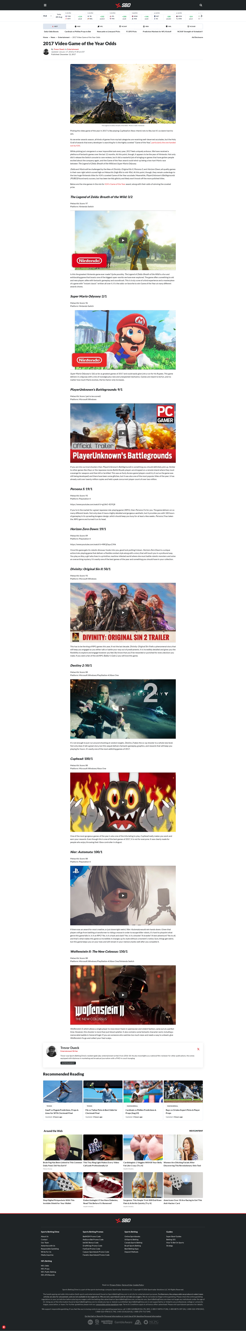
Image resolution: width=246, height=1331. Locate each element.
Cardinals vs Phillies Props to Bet (78, 31)
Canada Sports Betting (133, 1242)
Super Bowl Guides (173, 1236)
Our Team (45, 1242)
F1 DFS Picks (131, 31)
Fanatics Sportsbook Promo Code (96, 1255)
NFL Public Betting (48, 1272)
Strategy (169, 1246)
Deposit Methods (131, 1252)
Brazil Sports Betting (133, 1246)
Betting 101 (171, 1239)
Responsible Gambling (50, 1249)
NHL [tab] (169, 26)
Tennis (49, 1106)
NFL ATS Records (48, 1275)
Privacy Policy (115, 1285)
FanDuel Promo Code (91, 1249)
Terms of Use (127, 1285)
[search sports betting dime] (201, 5)
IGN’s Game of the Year (115, 184)
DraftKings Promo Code (92, 1246)
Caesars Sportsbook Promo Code (96, 1252)
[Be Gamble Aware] (123, 1322)
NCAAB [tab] (192, 26)
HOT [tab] (55, 27)
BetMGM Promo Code (92, 1236)
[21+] (90, 1322)
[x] (198, 1049)
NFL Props (45, 1269)
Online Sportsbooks (132, 1236)
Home (45, 37)
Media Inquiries (47, 1255)
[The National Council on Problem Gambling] (151, 1322)
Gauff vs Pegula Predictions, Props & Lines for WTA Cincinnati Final (61, 1111)
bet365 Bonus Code (90, 1242)
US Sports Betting (131, 1239)
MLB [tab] (78, 26)
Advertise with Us (48, 1246)
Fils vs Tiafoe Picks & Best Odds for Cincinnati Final (101, 1111)
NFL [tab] (101, 26)
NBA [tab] (147, 26)
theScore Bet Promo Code (93, 1239)
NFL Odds (45, 1266)
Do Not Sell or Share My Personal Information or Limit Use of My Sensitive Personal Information (123, 1316)
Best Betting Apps (132, 1249)
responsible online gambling (107, 1304)
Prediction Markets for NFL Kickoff (157, 31)
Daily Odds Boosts (51, 31)
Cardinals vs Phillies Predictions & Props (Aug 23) (141, 1111)
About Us (44, 1236)
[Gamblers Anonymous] (138, 1322)
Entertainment (64, 37)
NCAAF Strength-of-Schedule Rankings (193, 31)
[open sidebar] (45, 5)
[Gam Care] (97, 1322)
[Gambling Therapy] (107, 1322)
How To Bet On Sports (175, 1242)
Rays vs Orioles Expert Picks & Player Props (183, 1111)
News (53, 37)
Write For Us (46, 1252)
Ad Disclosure (197, 37)
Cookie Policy (138, 1285)
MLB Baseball (132, 1106)
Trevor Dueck (59, 49)
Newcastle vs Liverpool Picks (108, 31)
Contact (44, 1239)
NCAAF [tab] (124, 26)
